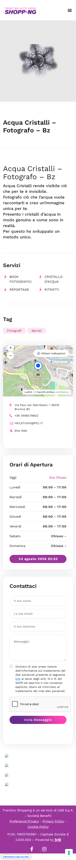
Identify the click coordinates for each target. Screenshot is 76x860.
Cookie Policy (38, 827)
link (17, 678)
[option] (38, 61)
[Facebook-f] (31, 849)
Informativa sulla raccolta (16, 857)
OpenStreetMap (45, 392)
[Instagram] (44, 849)
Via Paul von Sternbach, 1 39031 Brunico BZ (37, 407)
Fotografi (14, 331)
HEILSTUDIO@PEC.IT (29, 423)
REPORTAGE (19, 289)
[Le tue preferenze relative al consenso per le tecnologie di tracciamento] (69, 853)
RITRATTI (52, 289)
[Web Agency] (58, 840)
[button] (69, 10)
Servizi (36, 331)
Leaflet (28, 392)
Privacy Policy (53, 821)
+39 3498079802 (26, 415)
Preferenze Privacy (24, 821)
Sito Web (21, 430)
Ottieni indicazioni (53, 353)
